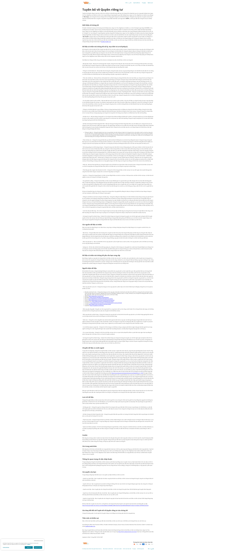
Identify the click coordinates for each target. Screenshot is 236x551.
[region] (22, 544)
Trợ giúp (144, 2)
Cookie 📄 (29, 544)
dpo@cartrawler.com (106, 41)
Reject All (29, 547)
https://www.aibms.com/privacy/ (95, 296)
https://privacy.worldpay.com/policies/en (99, 297)
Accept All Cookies (37, 547)
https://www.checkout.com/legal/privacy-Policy (103, 301)
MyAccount (150, 2)
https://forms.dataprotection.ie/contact (127, 531)
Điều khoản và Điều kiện (108, 548)
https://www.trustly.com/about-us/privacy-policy (99, 304)
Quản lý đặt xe (136, 2)
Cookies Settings (6, 547)
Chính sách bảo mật (127, 548)
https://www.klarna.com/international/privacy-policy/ (100, 298)
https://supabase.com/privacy (97, 305)
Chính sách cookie (118, 548)
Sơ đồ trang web (140, 548)
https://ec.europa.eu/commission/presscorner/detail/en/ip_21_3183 (127, 373)
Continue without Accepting (38, 540)
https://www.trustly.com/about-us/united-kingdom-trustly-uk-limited (106, 303)
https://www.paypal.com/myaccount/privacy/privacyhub (101, 300)
